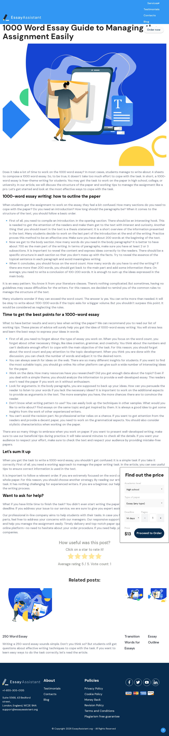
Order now (153, 29)
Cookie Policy (93, 694)
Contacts (150, 15)
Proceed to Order (149, 533)
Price (127, 528)
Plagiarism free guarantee (101, 716)
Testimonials (151, 9)
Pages (144, 512)
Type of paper (132, 497)
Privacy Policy (93, 688)
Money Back (92, 699)
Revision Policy (94, 705)
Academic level (133, 483)
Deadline (129, 512)
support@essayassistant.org (20, 709)
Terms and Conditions (99, 711)
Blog (146, 21)
